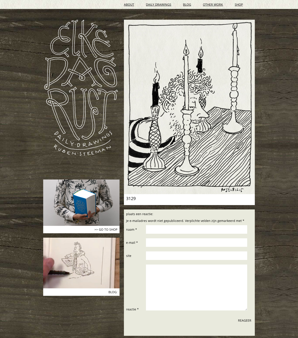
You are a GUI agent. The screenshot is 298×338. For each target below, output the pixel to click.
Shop (239, 4)
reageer (244, 320)
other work (213, 4)
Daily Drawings (158, 4)
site (128, 256)
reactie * (132, 309)
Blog (187, 4)
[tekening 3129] (189, 107)
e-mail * (132, 242)
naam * (131, 229)
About (129, 4)
